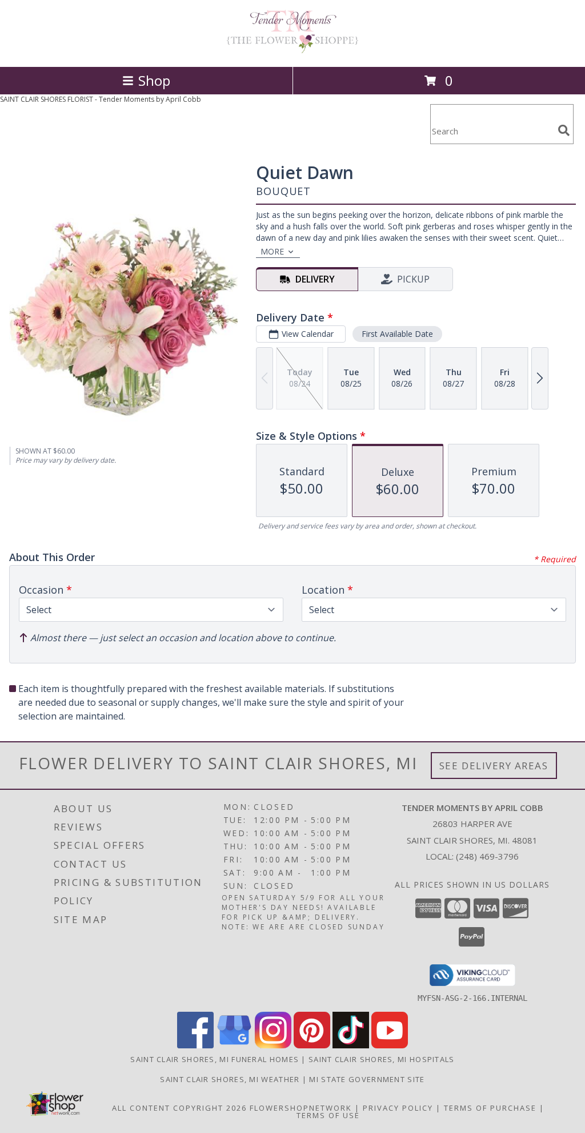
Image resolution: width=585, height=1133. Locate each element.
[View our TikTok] (350, 1045)
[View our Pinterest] (312, 1045)
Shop (154, 80)
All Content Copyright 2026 (179, 1108)
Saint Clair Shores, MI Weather (229, 1079)
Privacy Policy (398, 1108)
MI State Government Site (366, 1079)
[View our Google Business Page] (234, 1045)
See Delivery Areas (493, 765)
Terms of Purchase (490, 1108)
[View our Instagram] (273, 1045)
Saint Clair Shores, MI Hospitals (381, 1059)
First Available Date (397, 333)
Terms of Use (328, 1115)
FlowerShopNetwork (301, 1108)
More (272, 251)
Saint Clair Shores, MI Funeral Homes (214, 1059)
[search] (564, 130)
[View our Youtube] (389, 1045)
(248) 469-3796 (487, 856)
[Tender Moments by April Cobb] (292, 50)
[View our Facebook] (195, 1045)
